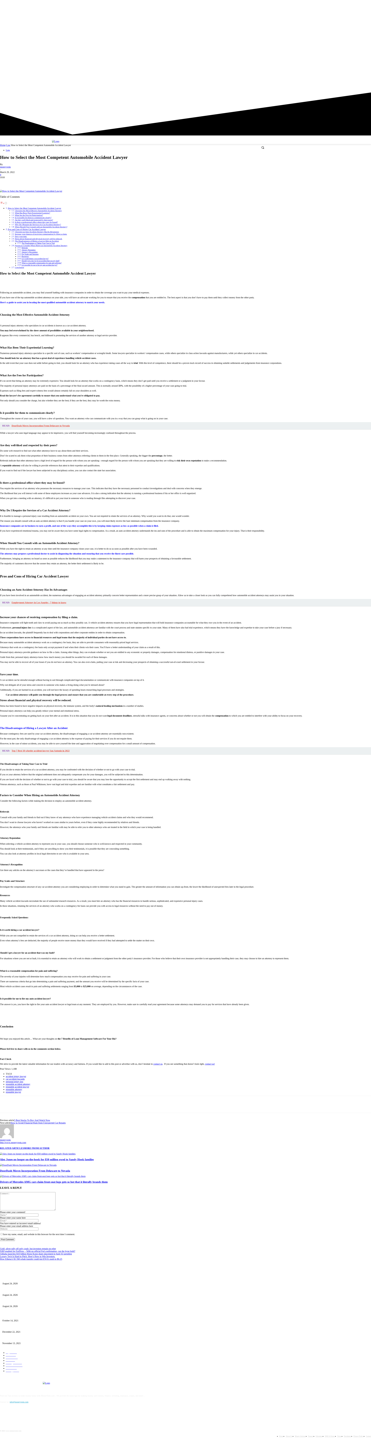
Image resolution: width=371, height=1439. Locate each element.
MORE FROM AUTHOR (37, 1148)
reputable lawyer (13, 1092)
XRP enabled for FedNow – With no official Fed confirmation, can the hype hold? (37, 1251)
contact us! (210, 1064)
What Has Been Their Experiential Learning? (32, 213)
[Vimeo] (365, 59)
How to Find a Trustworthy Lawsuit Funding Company (25, 1338)
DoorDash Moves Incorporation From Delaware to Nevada (35, 1170)
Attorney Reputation (29, 250)
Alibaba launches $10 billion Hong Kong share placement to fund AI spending (36, 1254)
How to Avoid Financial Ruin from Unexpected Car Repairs (38, 1123)
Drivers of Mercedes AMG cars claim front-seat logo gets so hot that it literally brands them (54, 1181)
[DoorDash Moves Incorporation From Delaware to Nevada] (28, 1165)
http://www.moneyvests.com (13, 1142)
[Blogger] (3, 1415)
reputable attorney (14, 1089)
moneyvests (5, 167)
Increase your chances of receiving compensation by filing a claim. (41, 234)
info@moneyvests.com (19, 1402)
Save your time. (21, 236)
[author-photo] (7, 1137)
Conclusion (19, 267)
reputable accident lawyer (17, 1087)
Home (3, 145)
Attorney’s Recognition (30, 252)
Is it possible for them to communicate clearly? (33, 218)
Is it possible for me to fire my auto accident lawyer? (39, 265)
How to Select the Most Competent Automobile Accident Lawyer (34, 208)
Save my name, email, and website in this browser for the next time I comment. (39, 1234)
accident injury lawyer (16, 1076)
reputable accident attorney (18, 1084)
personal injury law (14, 1081)
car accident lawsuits (15, 1079)
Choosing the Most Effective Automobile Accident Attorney (38, 211)
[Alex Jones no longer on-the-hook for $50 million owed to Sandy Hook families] (38, 1154)
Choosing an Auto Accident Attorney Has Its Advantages (37, 232)
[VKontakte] (33, 1415)
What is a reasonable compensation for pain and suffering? (42, 263)
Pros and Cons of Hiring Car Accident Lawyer (27, 229)
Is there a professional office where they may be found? (36, 222)
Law (8, 145)
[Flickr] (18, 1415)
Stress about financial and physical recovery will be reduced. (38, 239)
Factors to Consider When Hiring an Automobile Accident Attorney (41, 245)
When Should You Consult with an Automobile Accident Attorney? (41, 227)
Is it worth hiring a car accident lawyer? (35, 259)
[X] (361, 59)
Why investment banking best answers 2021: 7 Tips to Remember (29, 1316)
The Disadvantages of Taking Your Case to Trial (38, 243)
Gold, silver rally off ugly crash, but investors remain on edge (28, 1248)
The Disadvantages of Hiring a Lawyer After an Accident (37, 241)
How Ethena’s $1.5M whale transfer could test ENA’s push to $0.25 (31, 1259)
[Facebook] (353, 59)
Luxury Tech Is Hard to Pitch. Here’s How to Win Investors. (27, 1256)
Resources (25, 256)
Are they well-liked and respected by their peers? (34, 220)
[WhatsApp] (36, 182)
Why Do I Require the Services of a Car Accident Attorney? (38, 224)
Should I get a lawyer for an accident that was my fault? (41, 261)
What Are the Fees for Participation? (29, 215)
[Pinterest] (25, 182)
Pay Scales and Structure (30, 254)
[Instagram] (357, 59)
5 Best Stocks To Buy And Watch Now (32, 1120)
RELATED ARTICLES (12, 1148)
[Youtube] (369, 59)
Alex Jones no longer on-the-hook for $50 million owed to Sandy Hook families (47, 1159)
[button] (262, 147)
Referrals (25, 248)
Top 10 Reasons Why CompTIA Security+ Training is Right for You (30, 1327)
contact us (157, 1064)
